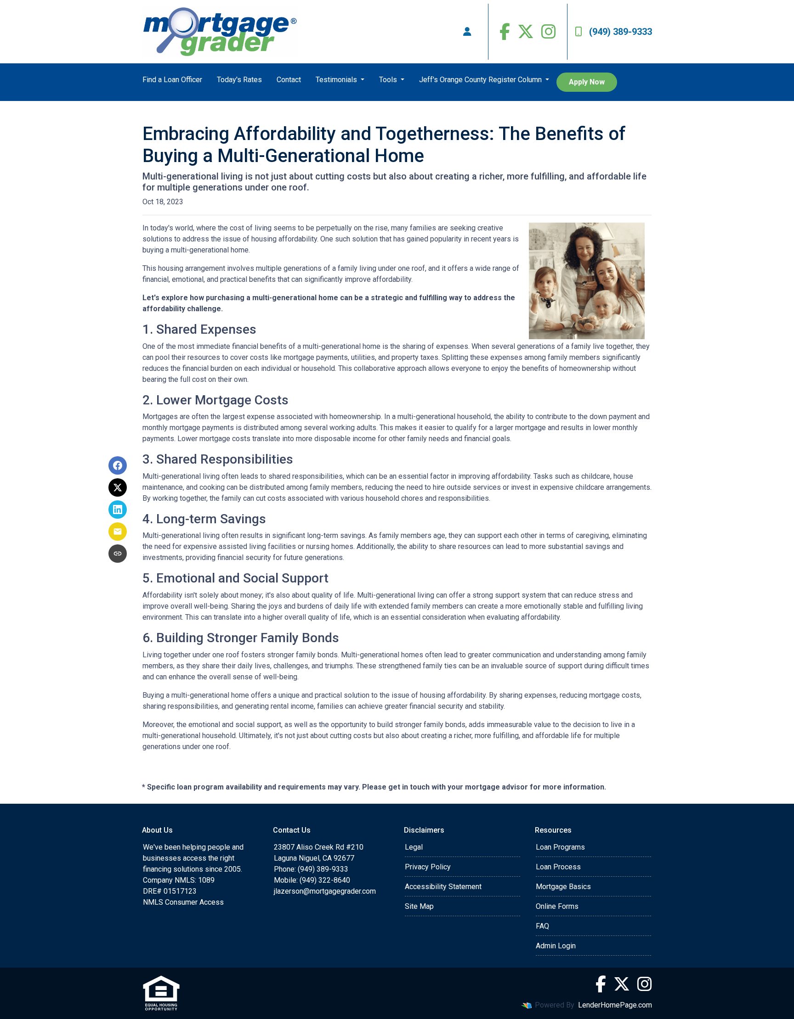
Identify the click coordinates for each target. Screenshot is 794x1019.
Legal (414, 847)
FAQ (542, 926)
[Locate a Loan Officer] (467, 32)
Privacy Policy (428, 866)
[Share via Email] (117, 531)
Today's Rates (239, 79)
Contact (289, 79)
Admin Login (556, 945)
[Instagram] (548, 32)
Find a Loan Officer (172, 79)
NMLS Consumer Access (183, 902)
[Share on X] (117, 487)
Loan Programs (560, 847)
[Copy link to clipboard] (117, 553)
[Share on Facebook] (117, 465)
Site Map (419, 906)
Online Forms (557, 906)
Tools (389, 79)
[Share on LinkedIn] (117, 509)
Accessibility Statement (443, 886)
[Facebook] (504, 32)
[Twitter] (525, 32)
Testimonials (337, 79)
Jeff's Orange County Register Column (481, 79)
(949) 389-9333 (620, 31)
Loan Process (558, 866)
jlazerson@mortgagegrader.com (325, 891)
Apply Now (587, 82)
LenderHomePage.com (615, 1005)
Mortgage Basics (563, 886)
